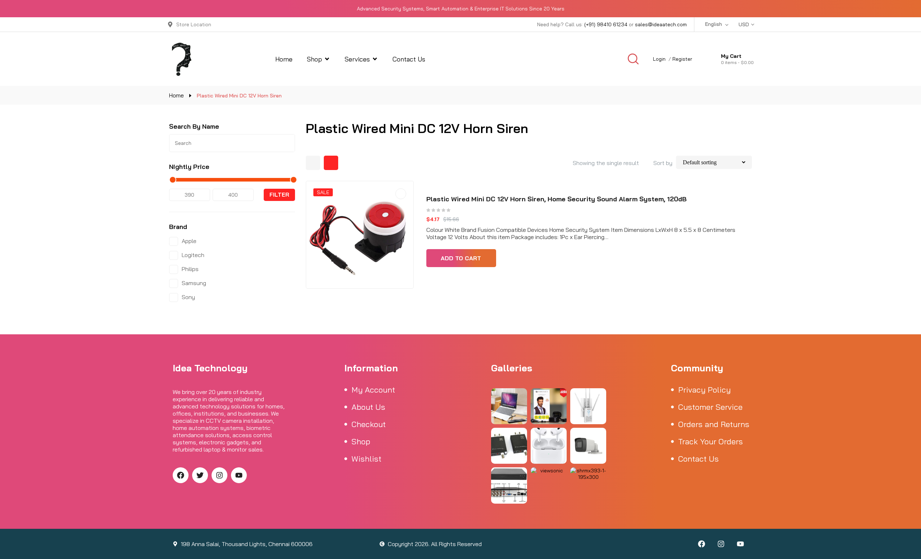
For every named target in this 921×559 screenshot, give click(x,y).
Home (176, 95)
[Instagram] (219, 475)
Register (682, 59)
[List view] (331, 163)
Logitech (193, 254)
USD (744, 24)
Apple (189, 240)
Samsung (194, 283)
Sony (188, 297)
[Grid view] (313, 163)
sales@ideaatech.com (661, 24)
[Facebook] (181, 475)
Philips (190, 268)
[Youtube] (239, 475)
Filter (279, 194)
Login (659, 59)
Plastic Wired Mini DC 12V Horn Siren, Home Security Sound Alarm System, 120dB (556, 199)
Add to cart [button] (461, 258)
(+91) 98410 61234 (605, 24)
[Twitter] (200, 475)
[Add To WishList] (400, 193)
